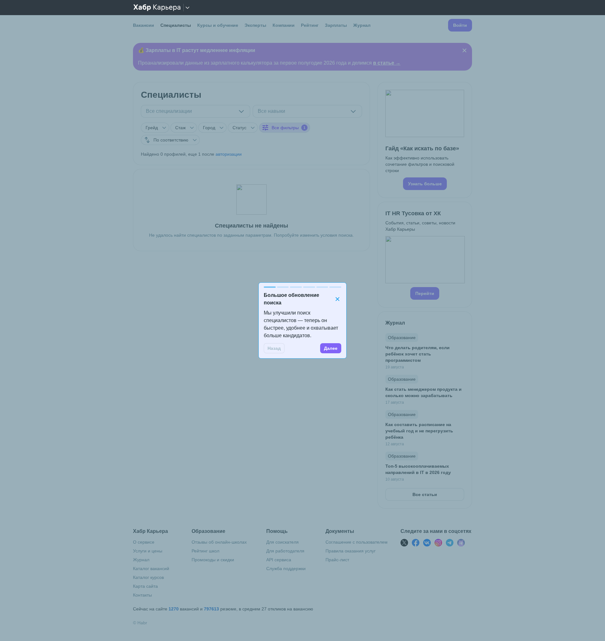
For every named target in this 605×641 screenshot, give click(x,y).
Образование (402, 337)
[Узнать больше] (425, 140)
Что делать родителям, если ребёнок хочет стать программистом (417, 354)
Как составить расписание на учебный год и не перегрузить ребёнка (419, 431)
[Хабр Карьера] (157, 7)
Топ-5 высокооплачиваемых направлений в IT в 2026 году (418, 469)
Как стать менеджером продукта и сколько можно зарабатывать (423, 392)
